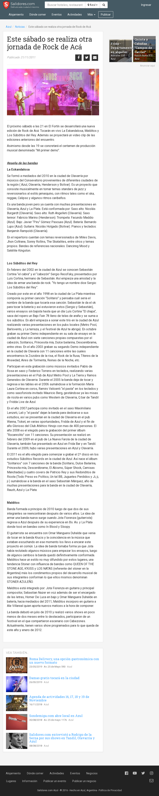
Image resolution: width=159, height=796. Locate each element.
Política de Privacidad (110, 790)
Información (29, 781)
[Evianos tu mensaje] (151, 780)
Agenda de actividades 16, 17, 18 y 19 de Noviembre (59, 698)
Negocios (92, 773)
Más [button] (90, 14)
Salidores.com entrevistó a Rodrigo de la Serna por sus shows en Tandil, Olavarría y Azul (62, 737)
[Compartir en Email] (95, 57)
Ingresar (146, 4)
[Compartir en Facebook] (78, 57)
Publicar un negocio (84, 781)
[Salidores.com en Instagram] (151, 773)
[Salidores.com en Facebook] (126, 773)
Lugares (11, 781)
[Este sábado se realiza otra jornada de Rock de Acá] (53, 92)
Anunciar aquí (147, 65)
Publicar (106, 14)
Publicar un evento (54, 781)
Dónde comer (37, 14)
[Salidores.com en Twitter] (143, 773)
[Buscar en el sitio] (104, 5)
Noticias (20, 26)
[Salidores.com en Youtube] (134, 773)
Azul (92, 4)
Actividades (74, 14)
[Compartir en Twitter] (87, 57)
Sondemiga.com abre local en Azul (56, 716)
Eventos (57, 14)
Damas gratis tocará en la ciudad (54, 678)
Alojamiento (16, 14)
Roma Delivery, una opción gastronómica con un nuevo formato (64, 660)
